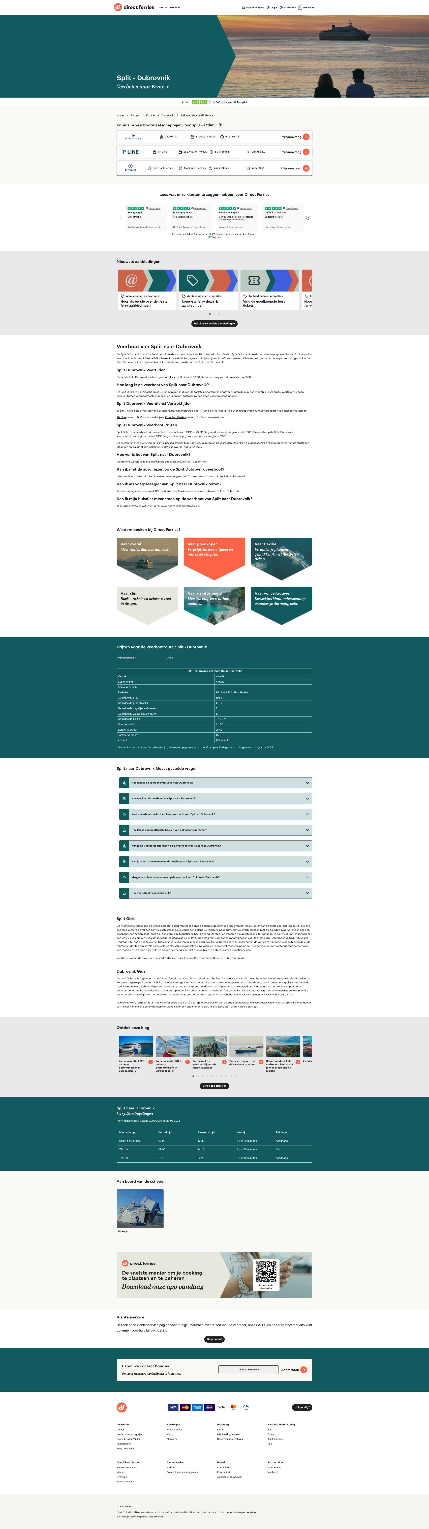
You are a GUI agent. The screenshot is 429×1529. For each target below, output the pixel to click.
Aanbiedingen (124, 1443)
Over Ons (122, 1477)
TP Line (121, 417)
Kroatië (150, 115)
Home (120, 115)
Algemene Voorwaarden (229, 1477)
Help (269, 1443)
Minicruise (172, 1439)
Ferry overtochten (126, 1448)
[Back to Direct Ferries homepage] (134, 7)
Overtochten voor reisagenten (182, 1472)
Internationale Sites (127, 1467)
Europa (135, 115)
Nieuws (120, 1472)
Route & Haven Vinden (128, 1439)
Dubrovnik (168, 115)
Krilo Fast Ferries (175, 417)
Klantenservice (275, 1439)
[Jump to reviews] (214, 102)
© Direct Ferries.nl (125, 1506)
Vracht (170, 1434)
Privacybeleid (224, 1472)
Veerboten (272, 1472)
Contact (271, 1434)
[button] (215, 782)
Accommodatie (174, 1429)
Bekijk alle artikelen (214, 1085)
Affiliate (171, 1467)
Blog (269, 1429)
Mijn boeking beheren (228, 1434)
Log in (220, 1429)
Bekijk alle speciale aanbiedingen (214, 323)
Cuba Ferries (274, 1467)
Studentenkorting (125, 1481)
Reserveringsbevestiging (230, 1439)
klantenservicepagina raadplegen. (241, 1512)
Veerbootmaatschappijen (129, 1434)
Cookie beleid (224, 1467)
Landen (121, 1429)
